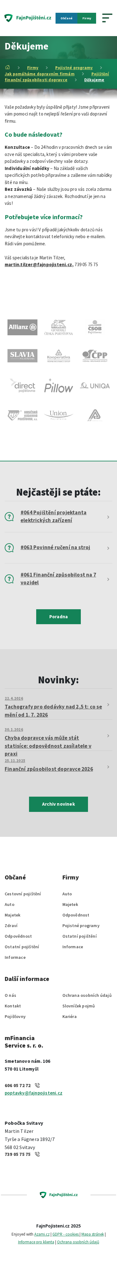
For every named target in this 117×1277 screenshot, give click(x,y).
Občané (66, 18)
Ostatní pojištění (22, 947)
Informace (15, 957)
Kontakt (13, 1006)
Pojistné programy (74, 67)
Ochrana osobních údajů (87, 995)
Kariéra (69, 1016)
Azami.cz (42, 1234)
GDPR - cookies (66, 1234)
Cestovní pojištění (23, 894)
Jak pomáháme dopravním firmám (40, 74)
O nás (10, 995)
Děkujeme (94, 79)
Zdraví (11, 925)
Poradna (58, 617)
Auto (9, 904)
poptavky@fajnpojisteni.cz (33, 1093)
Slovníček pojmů (78, 1006)
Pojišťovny (15, 1016)
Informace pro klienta (36, 1242)
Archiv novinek (58, 804)
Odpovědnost (18, 936)
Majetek (12, 915)
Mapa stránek (92, 1234)
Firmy (86, 18)
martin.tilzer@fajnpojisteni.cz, (39, 264)
